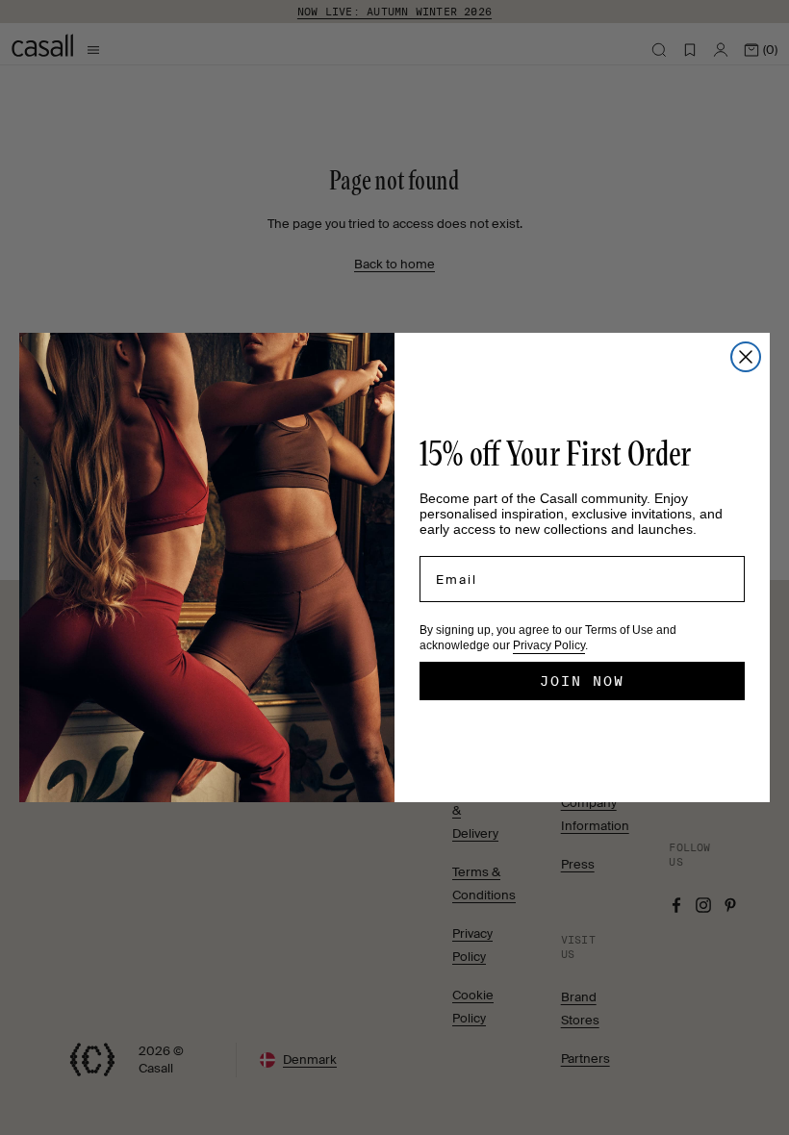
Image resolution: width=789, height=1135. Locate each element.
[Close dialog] (745, 356)
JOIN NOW (582, 681)
